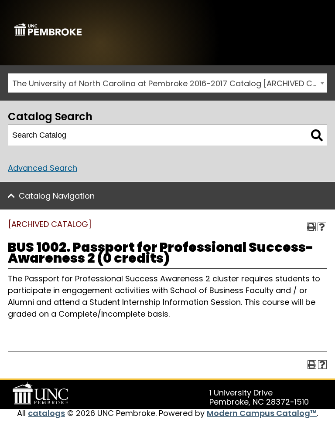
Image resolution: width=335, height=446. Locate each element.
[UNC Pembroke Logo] (42, 393)
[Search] (317, 135)
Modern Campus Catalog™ (262, 413)
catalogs (46, 413)
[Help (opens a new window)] (322, 227)
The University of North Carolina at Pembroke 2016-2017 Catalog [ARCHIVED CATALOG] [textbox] (169, 83)
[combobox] (167, 83)
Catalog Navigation (57, 195)
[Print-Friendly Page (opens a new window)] (311, 227)
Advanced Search (42, 167)
